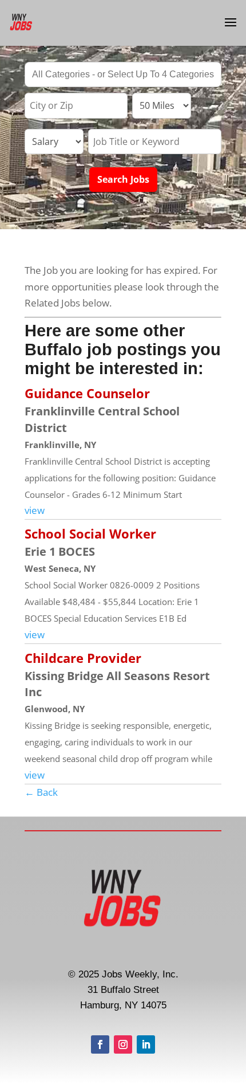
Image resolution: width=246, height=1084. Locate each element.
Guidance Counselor (87, 393)
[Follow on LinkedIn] (146, 1044)
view (35, 510)
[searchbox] (123, 75)
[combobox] (123, 74)
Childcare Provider (83, 657)
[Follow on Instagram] (123, 1044)
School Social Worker (90, 533)
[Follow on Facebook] (100, 1044)
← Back (41, 792)
